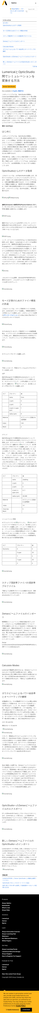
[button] (35, 3)
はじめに (5, 23)
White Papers (6, 941)
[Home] (9, 4)
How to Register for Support (11, 956)
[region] (19, 1002)
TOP (34, 66)
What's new (6, 908)
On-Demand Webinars (9, 938)
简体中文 (21, 91)
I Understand (26, 1009)
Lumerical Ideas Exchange (11, 951)
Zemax (4, 921)
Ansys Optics (15, 9)
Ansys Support (7, 954)
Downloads (6, 905)
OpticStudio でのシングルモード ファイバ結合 (15, 883)
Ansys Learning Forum (9, 949)
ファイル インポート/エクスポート (17, 11)
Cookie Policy (20, 1006)
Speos (4, 923)
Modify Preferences (13, 1009)
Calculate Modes (8, 46)
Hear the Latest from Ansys (11, 974)
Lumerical (5, 918)
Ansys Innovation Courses (11, 931)
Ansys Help (6, 910)
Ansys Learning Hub (9, 934)
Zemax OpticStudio (9, 86)
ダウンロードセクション (10, 315)
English (15, 91)
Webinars (5, 936)
